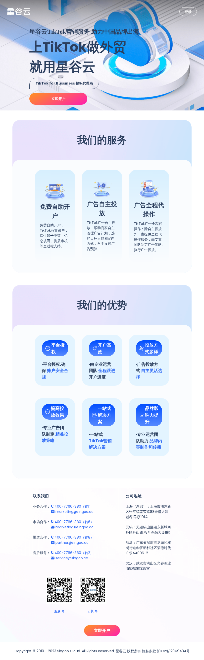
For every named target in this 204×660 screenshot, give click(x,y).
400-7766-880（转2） (74, 552)
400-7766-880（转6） (74, 521)
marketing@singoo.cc (74, 511)
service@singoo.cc (71, 558)
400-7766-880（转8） (74, 537)
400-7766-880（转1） (73, 506)
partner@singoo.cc (72, 542)
